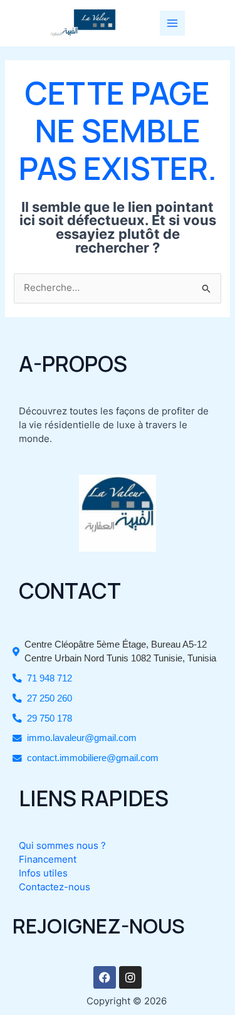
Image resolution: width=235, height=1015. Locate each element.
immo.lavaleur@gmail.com (82, 738)
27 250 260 (49, 698)
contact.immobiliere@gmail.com (93, 758)
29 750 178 (49, 718)
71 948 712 (49, 678)
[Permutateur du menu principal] (172, 23)
